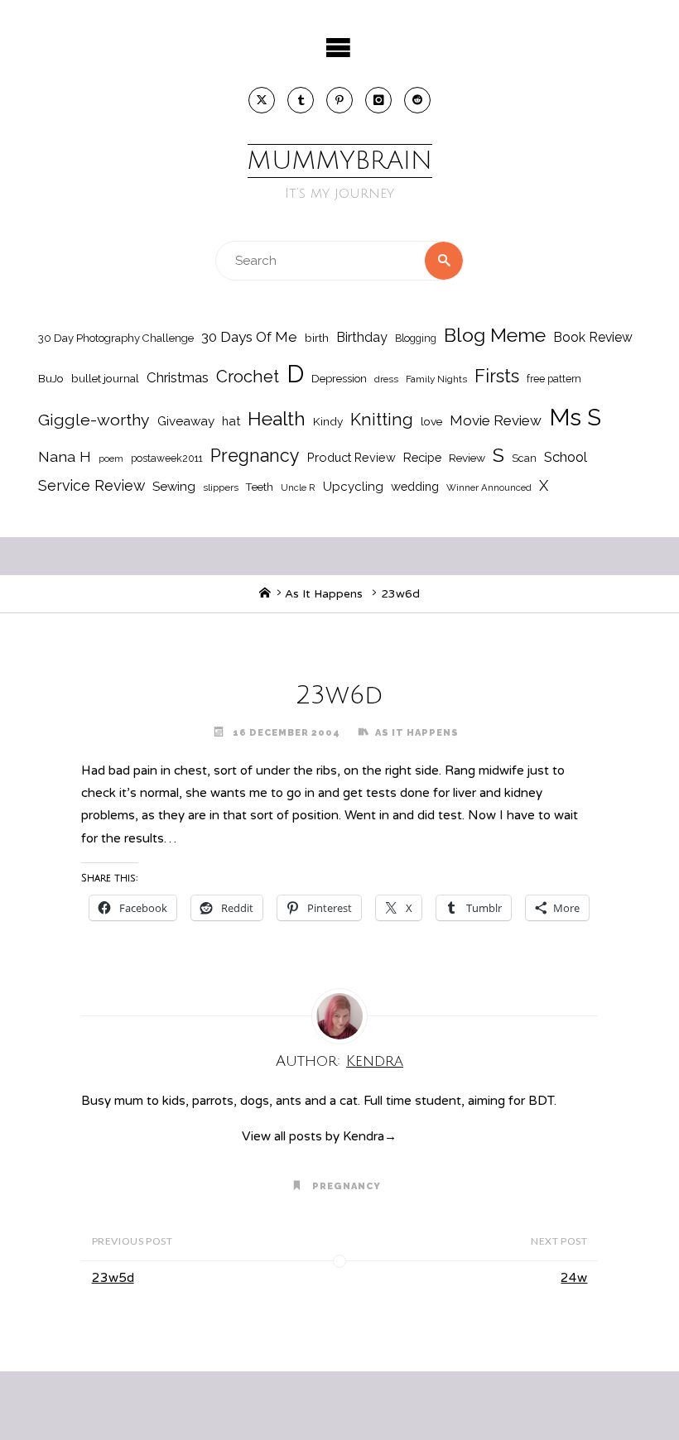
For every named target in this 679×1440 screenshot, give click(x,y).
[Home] (265, 594)
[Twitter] (261, 100)
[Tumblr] (300, 100)
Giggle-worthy (94, 420)
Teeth (259, 487)
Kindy (328, 421)
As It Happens (324, 594)
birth (317, 337)
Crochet (247, 376)
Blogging (415, 338)
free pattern (554, 378)
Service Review (91, 485)
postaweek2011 (167, 458)
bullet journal (105, 378)
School (565, 457)
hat (231, 421)
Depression (339, 378)
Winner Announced (489, 487)
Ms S (575, 417)
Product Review (351, 457)
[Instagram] (378, 100)
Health (277, 419)
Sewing (173, 486)
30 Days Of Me (249, 337)
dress (386, 379)
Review (467, 457)
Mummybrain (340, 161)
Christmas (178, 377)
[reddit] (417, 100)
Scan (524, 458)
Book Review (593, 337)
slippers (220, 487)
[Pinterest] (339, 100)
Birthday (362, 337)
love (431, 421)
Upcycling (353, 486)
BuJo (51, 378)
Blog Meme (495, 335)
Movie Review (496, 420)
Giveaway (185, 421)
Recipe (422, 457)
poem (111, 458)
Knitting (381, 420)
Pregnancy (255, 455)
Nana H (64, 456)
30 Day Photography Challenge (116, 338)
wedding (415, 486)
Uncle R (298, 487)
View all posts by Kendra (319, 1136)
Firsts (496, 376)
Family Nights (436, 379)
